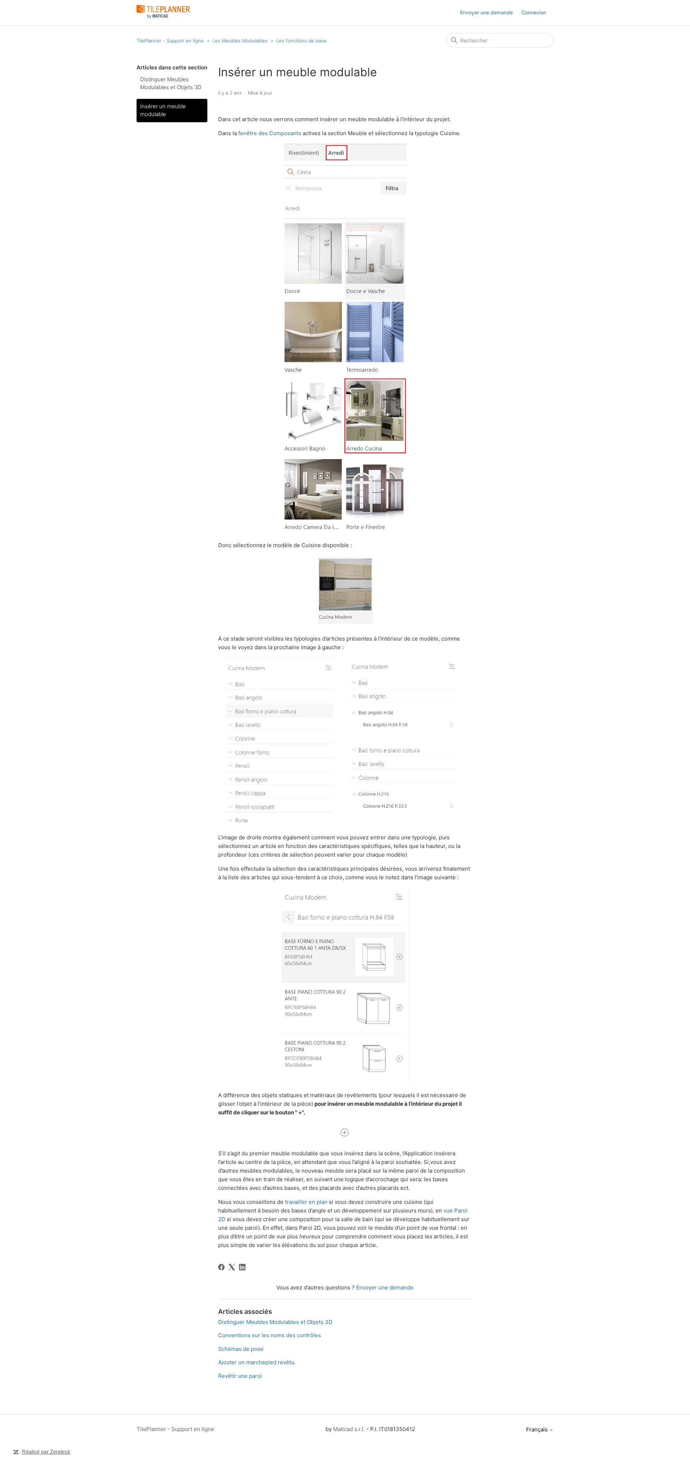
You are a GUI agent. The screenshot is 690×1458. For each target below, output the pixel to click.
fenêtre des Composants (269, 133)
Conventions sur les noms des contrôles (269, 1335)
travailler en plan (306, 1201)
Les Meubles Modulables (240, 40)
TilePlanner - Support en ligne (170, 40)
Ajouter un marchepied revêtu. (257, 1362)
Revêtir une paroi (240, 1375)
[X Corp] (232, 1267)
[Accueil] (163, 16)
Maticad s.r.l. (349, 1429)
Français (537, 1429)
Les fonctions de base (301, 40)
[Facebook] (221, 1267)
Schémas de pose (240, 1348)
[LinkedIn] (242, 1267)
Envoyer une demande (486, 12)
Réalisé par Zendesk (46, 1452)
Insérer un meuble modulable (163, 110)
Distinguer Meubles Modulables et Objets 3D (171, 83)
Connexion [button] (533, 12)
